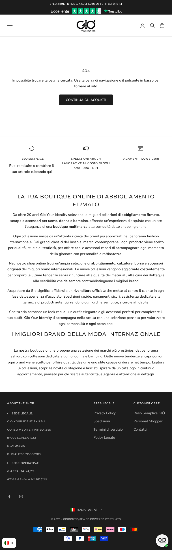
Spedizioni (101, 421)
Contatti (140, 429)
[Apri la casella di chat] (162, 540)
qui (49, 171)
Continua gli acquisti (86, 100)
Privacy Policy (104, 413)
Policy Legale (104, 437)
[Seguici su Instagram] (21, 496)
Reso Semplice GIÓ (149, 413)
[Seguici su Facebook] (9, 496)
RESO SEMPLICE (31, 158)
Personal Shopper (148, 421)
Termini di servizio (108, 429)
